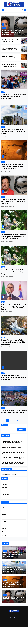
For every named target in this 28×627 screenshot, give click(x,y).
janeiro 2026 (5, 498)
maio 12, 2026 (5, 381)
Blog (3, 507)
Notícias (5, 28)
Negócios (4, 521)
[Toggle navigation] (13, 10)
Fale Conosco (10, 624)
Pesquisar (4, 425)
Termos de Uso (24, 620)
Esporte (4, 514)
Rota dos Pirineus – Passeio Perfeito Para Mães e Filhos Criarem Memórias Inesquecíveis (13, 342)
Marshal (14, 34)
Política (4, 528)
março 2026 (4, 491)
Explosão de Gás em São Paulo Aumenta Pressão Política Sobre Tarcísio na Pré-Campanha (14, 307)
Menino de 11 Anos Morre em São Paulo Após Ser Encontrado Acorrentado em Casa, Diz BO (10, 66)
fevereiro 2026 (5, 494)
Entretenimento (5, 511)
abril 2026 (4, 487)
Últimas (4, 535)
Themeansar (23, 617)
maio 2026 (4, 484)
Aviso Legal (10, 620)
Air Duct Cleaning (17, 624)
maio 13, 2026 (7, 34)
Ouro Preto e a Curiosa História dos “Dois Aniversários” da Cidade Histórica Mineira (10, 49)
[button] (22, 10)
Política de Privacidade (17, 620)
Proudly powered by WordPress (8, 617)
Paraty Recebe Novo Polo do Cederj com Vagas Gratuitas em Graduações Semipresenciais (10, 41)
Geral (3, 518)
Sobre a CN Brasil (4, 620)
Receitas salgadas (6, 531)
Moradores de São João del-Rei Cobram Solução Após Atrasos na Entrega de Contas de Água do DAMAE (13, 237)
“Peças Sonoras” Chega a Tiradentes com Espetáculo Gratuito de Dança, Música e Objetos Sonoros (12, 166)
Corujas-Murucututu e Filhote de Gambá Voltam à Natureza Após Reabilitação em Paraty (14, 272)
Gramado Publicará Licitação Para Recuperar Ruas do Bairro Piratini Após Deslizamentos (13, 377)
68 (17, 420)
